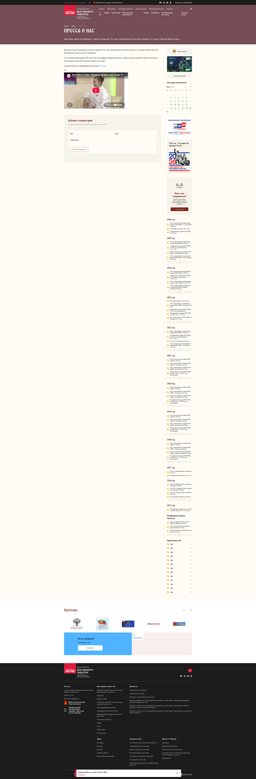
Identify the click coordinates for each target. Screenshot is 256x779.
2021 (171, 564)
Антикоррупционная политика (106, 707)
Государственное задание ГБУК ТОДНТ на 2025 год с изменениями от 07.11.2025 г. (180, 247)
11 (171, 101)
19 (175, 104)
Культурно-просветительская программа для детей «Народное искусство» (176, 754)
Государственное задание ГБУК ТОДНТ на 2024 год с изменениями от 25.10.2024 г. (180, 277)
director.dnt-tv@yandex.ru (72, 698)
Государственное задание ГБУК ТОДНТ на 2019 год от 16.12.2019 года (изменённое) (180, 429)
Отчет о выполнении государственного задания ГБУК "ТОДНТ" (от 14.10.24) (180, 282)
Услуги (99, 726)
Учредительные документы (138, 690)
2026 (171, 544)
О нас (100, 14)
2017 (171, 580)
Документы (155, 13)
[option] (77, 624)
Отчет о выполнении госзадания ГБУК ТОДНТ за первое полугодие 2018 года (180, 452)
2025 (171, 548)
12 (175, 101)
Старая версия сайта (180, 76)
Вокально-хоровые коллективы (139, 749)
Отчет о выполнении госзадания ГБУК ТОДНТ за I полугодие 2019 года (180, 424)
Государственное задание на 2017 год (180, 475)
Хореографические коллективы (139, 746)
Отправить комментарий (79, 149)
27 (179, 108)
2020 (171, 568)
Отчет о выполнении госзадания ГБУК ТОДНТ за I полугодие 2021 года (180, 368)
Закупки (99, 723)
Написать (90, 648)
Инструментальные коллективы (139, 753)
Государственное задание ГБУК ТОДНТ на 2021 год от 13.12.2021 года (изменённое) (180, 373)
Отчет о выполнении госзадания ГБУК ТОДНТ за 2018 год (180, 444)
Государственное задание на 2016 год (180, 497)
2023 (171, 556)
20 (179, 104)
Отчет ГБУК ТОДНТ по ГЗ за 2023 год (180, 301)
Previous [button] (184, 610)
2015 (171, 588)
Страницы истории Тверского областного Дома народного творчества (110, 691)
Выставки (100, 749)
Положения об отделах (137, 693)
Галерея (146, 13)
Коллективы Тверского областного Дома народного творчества (109, 703)
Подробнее (81, 775)
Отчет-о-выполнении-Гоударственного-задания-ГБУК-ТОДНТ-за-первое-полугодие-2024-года (180, 287)
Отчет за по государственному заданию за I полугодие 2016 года (181, 489)
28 (182, 108)
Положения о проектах (125, 9)
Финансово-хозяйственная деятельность (142, 697)
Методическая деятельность (127, 14)
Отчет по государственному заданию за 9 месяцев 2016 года (181, 485)
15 (186, 101)
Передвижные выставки (169, 746)
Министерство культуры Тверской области (77, 703)
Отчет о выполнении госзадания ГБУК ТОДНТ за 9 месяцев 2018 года (180, 448)
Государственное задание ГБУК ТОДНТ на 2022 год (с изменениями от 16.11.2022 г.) (180, 337)
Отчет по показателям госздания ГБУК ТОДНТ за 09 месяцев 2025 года (180, 252)
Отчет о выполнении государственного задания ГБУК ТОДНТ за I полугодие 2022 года (180, 345)
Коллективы (116, 13)
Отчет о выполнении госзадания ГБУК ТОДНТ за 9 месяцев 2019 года (180, 420)
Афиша (107, 13)
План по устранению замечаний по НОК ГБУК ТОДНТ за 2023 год (180, 522)
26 (175, 108)
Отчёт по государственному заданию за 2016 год (181, 493)
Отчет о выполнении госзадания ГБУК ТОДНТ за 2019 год (180, 416)
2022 (171, 560)
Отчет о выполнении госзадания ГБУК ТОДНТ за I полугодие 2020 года (180, 396)
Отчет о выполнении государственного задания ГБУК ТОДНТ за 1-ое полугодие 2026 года (181, 224)
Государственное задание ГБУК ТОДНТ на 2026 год (180, 232)
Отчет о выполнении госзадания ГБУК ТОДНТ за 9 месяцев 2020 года (180, 392)
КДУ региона (111, 9)
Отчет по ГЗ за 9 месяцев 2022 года (179, 341)
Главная (66, 26)
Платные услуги (185, 14)
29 (186, 108)
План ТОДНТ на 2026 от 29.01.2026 (180, 229)
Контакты (170, 9)
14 (182, 101)
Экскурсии (165, 743)
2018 (171, 576)
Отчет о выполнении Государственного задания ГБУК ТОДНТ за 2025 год (180, 242)
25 (171, 108)
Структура (100, 695)
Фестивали (100, 743)
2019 (171, 572)
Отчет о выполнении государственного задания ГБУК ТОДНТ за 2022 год (180, 332)
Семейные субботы (102, 753)
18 (171, 104)
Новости (101, 9)
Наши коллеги (101, 729)
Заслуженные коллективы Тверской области (143, 743)
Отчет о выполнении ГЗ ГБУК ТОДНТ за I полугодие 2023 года (181, 318)
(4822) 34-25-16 (69, 695)
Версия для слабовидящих (183, 2)
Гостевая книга (101, 733)
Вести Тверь (102, 66)
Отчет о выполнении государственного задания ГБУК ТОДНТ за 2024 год (180, 272)
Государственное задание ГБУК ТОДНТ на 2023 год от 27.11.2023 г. (180, 314)
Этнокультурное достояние (167, 14)
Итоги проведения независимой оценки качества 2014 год (181, 531)
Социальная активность (104, 719)
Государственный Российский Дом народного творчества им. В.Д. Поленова (76, 710)
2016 (171, 584)
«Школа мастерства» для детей (172, 749)
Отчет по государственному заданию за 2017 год (181, 472)
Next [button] (190, 610)
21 (182, 104)
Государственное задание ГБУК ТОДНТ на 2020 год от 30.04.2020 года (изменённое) (180, 401)
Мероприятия (166, 758)
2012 (171, 592)
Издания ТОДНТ (102, 699)
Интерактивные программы (105, 756)
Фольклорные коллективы (138, 759)
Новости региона (141, 9)
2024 (171, 552)
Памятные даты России (156, 9)
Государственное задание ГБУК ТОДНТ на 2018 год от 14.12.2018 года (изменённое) (180, 457)
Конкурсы (100, 746)
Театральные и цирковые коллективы (141, 756)
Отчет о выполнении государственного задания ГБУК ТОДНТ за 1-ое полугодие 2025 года (181, 257)
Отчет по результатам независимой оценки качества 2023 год (180, 526)
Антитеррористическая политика (107, 711)
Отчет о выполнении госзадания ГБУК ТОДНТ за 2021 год (180, 360)
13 (179, 101)
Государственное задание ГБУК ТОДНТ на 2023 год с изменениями (180, 310)
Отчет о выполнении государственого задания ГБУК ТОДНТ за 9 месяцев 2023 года (181, 305)
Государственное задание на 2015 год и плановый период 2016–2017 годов (181, 509)
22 (186, 104)
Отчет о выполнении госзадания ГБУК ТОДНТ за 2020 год (180, 388)
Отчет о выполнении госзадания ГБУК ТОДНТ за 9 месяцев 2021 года (180, 364)
